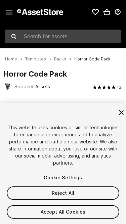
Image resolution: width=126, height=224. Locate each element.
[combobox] (63, 36)
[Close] (121, 112)
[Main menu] (9, 12)
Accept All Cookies (63, 212)
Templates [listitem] (35, 59)
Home (11, 59)
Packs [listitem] (60, 59)
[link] (95, 12)
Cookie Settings (63, 177)
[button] (107, 12)
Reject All (63, 193)
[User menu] (117, 12)
